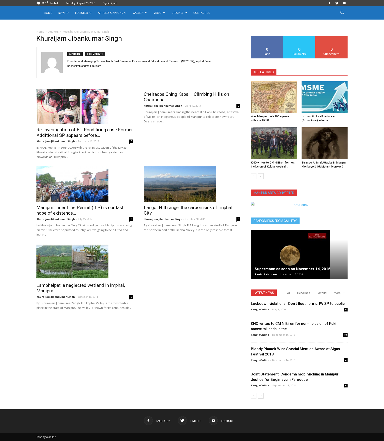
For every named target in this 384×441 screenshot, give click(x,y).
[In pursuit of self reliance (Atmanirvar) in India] (325, 97)
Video (158, 13)
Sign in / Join (110, 3)
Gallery (138, 13)
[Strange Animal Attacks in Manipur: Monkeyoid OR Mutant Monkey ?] (325, 143)
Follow (299, 38)
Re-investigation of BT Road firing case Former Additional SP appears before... (84, 132)
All (288, 293)
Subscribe (331, 38)
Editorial (322, 293)
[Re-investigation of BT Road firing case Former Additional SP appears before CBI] (84, 106)
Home (48, 13)
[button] (342, 13)
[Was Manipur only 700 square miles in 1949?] (274, 97)
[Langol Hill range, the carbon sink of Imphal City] (192, 184)
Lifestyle (177, 13)
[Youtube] (344, 3)
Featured (81, 13)
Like (267, 38)
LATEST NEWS (264, 293)
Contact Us (201, 13)
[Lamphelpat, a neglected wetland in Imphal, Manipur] (84, 262)
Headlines (303, 293)
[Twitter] (337, 3)
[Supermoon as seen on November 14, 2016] (299, 254)
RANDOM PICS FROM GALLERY (275, 221)
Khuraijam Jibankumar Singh (55, 141)
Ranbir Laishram (266, 274)
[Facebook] (329, 3)
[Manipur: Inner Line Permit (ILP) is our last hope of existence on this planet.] (84, 184)
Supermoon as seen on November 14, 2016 (292, 269)
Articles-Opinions (110, 13)
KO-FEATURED (264, 72)
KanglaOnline (260, 309)
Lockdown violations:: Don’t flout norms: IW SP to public (298, 303)
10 (345, 334)
